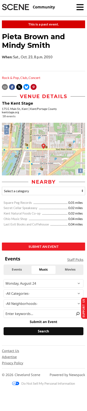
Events (12, 259)
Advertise (9, 357)
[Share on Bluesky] (26, 86)
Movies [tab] (70, 270)
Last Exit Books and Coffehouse (26, 224)
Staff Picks (75, 259)
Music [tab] (43, 270)
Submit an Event (44, 246)
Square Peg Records (18, 202)
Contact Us (10, 350)
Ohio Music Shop (16, 219)
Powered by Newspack (67, 375)
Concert (34, 78)
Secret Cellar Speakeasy (21, 208)
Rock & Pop (10, 78)
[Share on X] (19, 86)
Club (23, 78)
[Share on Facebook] (12, 86)
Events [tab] (17, 270)
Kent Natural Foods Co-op (22, 213)
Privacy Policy (12, 363)
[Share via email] (5, 86)
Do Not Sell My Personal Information (48, 383)
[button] (34, 86)
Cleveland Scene (27, 375)
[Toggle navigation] (80, 7)
